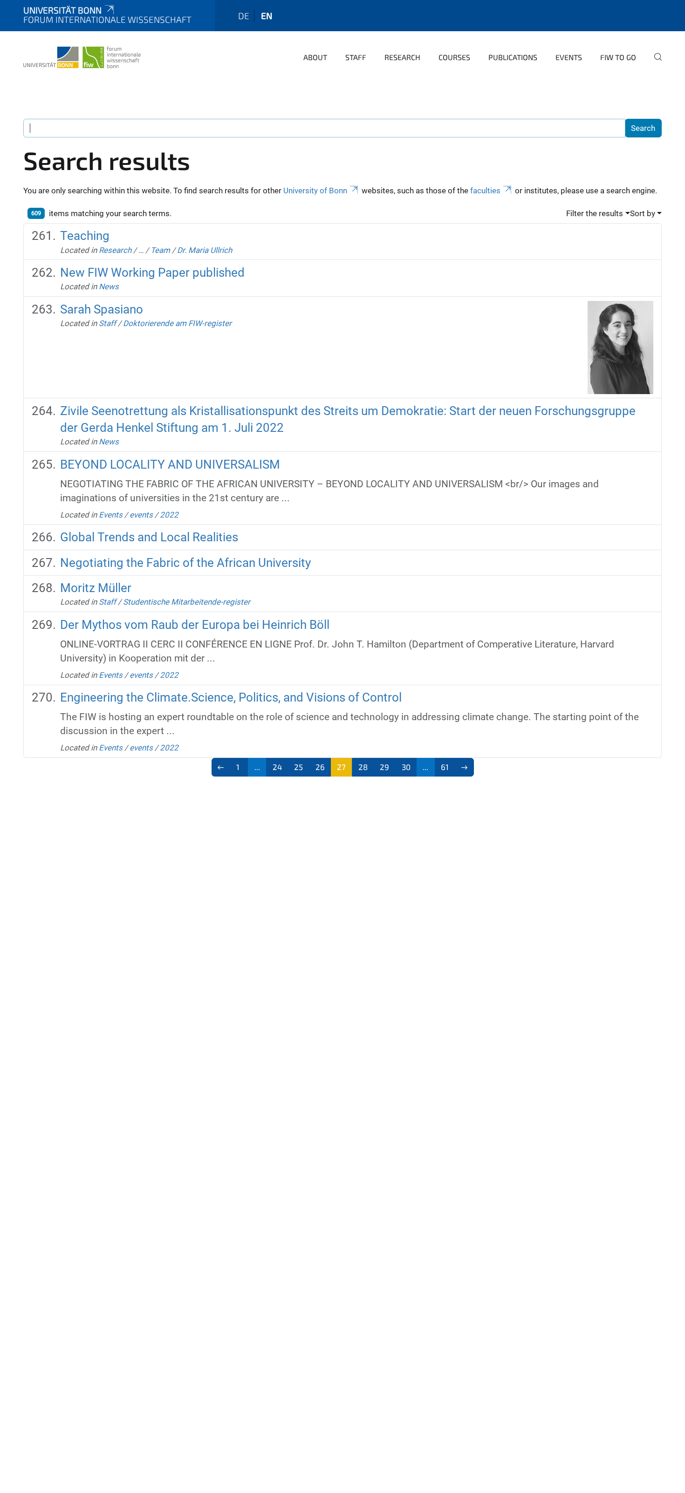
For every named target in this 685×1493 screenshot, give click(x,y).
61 (445, 766)
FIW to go (618, 57)
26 (320, 766)
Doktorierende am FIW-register (177, 323)
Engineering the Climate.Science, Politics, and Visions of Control (231, 697)
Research (402, 57)
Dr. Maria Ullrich (204, 250)
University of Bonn (315, 190)
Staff (355, 57)
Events (568, 57)
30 (406, 766)
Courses (454, 57)
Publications (512, 57)
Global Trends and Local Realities (149, 537)
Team (160, 250)
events (141, 514)
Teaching (85, 236)
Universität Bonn (62, 10)
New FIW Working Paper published (152, 273)
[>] (464, 767)
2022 (169, 514)
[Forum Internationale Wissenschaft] (82, 56)
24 (277, 766)
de (243, 15)
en (266, 15)
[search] (654, 63)
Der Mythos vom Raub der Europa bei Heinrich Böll (194, 625)
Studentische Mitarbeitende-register (186, 602)
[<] (221, 767)
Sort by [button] (642, 213)
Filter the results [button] (594, 213)
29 (384, 766)
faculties (485, 190)
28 (363, 766)
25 (298, 766)
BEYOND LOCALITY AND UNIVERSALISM (170, 464)
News (109, 286)
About (315, 57)
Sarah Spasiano (101, 309)
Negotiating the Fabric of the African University (185, 563)
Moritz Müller (95, 588)
